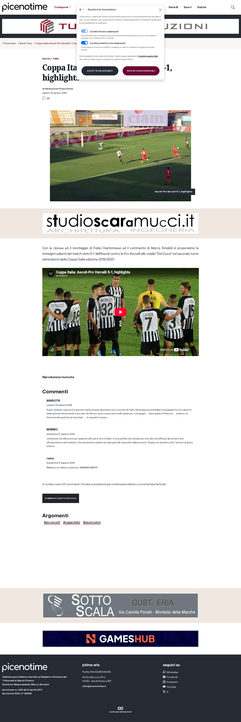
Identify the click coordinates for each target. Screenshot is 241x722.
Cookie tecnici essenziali (104, 32)
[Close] (160, 10)
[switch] (84, 43)
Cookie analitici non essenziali (107, 43)
